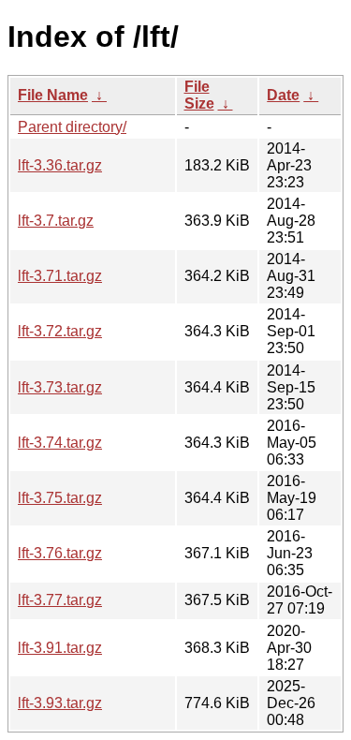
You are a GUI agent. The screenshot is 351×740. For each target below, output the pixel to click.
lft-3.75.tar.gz (60, 498)
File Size (199, 95)
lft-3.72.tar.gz (60, 331)
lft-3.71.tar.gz (60, 276)
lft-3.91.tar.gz (60, 648)
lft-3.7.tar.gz (56, 221)
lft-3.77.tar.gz (60, 600)
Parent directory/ (72, 127)
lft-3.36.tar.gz (60, 165)
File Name (53, 95)
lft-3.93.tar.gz (60, 703)
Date (283, 95)
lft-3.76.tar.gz (60, 553)
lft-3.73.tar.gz (60, 387)
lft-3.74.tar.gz (60, 443)
